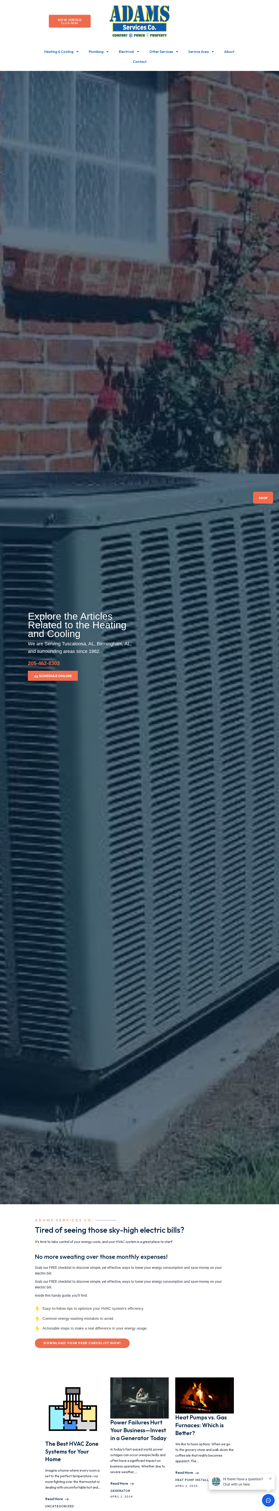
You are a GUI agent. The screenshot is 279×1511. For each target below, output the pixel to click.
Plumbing (96, 51)
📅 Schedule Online (53, 676)
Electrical (126, 51)
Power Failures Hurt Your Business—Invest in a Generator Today (138, 1430)
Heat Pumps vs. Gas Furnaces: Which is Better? (201, 1425)
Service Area (198, 51)
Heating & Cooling (58, 51)
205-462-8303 (44, 663)
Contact (139, 61)
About (229, 51)
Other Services (161, 51)
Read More (54, 1499)
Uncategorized (59, 1506)
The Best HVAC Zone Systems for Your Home (72, 1451)
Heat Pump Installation (197, 1480)
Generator (120, 1491)
